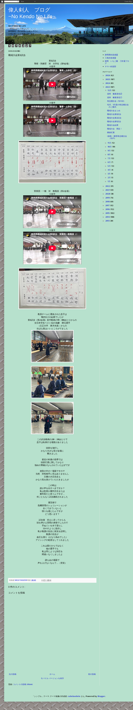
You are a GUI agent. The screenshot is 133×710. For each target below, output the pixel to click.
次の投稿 (12, 674)
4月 (109, 170)
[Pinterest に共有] (50, 580)
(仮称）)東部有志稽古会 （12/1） (118, 137)
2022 (108, 186)
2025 (108, 79)
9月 (109, 150)
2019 (107, 197)
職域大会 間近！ (114, 128)
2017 (107, 205)
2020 (108, 194)
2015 (107, 213)
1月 (109, 181)
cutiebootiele (74, 696)
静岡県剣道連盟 (111, 54)
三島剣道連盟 (110, 58)
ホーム (52, 674)
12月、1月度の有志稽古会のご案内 (118, 105)
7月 (109, 158)
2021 (107, 190)
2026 (108, 75)
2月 (109, 177)
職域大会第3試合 (114, 114)
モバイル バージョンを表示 (52, 678)
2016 (107, 209)
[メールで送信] (42, 580)
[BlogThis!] (44, 580)
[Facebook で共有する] (48, 580)
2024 (108, 83)
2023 (107, 87)
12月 (110, 90)
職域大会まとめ (113, 110)
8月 (109, 154)
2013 (107, 221)
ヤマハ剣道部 (110, 66)
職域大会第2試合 (114, 118)
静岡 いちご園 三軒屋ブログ (117, 62)
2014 (107, 217)
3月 (109, 173)
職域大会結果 (112, 125)
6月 (109, 162)
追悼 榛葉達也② (114, 93)
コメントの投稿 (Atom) (23, 684)
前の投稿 (92, 674)
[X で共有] (46, 580)
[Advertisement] (52, 656)
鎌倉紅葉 (111, 132)
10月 (110, 146)
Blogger (101, 696)
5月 (109, 166)
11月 (110, 143)
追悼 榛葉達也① (114, 97)
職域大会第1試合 (114, 121)
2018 (107, 201)
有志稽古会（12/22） (116, 101)
